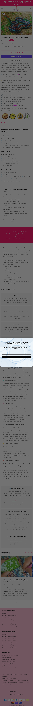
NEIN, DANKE (16, 361)
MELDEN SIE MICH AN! (16, 357)
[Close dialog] (31, 339)
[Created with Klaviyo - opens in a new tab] (16, 367)
